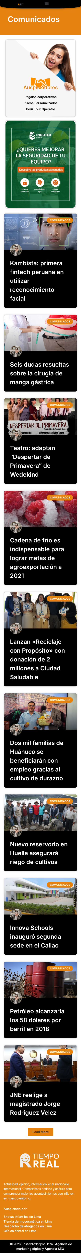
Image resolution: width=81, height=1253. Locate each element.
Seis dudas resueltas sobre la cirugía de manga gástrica (39, 373)
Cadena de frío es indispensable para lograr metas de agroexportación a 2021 (37, 558)
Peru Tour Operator (40, 109)
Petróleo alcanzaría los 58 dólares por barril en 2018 (37, 1020)
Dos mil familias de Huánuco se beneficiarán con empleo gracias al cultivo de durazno (37, 760)
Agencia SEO (55, 1249)
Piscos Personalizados (41, 103)
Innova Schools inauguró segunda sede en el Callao (35, 936)
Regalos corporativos (41, 97)
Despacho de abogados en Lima (28, 1226)
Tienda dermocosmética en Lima (28, 1221)
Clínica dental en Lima (20, 1231)
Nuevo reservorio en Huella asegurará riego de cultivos (39, 853)
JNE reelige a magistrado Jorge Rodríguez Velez (35, 1103)
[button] (46, 3)
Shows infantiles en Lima (22, 1217)
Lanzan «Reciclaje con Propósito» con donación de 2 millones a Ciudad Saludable (37, 659)
